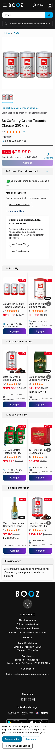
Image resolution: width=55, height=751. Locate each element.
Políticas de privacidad (28, 624)
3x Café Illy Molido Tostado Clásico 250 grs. (14, 305)
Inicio (7, 33)
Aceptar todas (12, 739)
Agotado (27, 162)
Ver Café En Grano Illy (19, 204)
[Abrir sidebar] (5, 5)
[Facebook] (25, 699)
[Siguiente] (48, 303)
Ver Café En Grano (21, 251)
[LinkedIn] (33, 699)
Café (16, 33)
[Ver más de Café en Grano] (47, 341)
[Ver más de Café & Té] (47, 415)
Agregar (14, 331)
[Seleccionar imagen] (7, 97)
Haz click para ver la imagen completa (20, 108)
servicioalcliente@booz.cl (27, 659)
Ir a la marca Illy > (15, 211)
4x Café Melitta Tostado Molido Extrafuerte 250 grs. (14, 451)
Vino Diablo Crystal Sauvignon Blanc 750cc (13, 524)
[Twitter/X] (29, 699)
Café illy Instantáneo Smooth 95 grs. (40, 305)
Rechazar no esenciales (17, 746)
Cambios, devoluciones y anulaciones (27, 632)
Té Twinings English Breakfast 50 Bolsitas (40, 451)
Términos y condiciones (27, 628)
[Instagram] (22, 699)
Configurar (31, 739)
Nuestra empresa (27, 620)
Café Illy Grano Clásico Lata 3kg (12, 378)
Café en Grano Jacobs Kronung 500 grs (38, 378)
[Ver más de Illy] (47, 268)
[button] (27, 15)
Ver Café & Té (19, 244)
